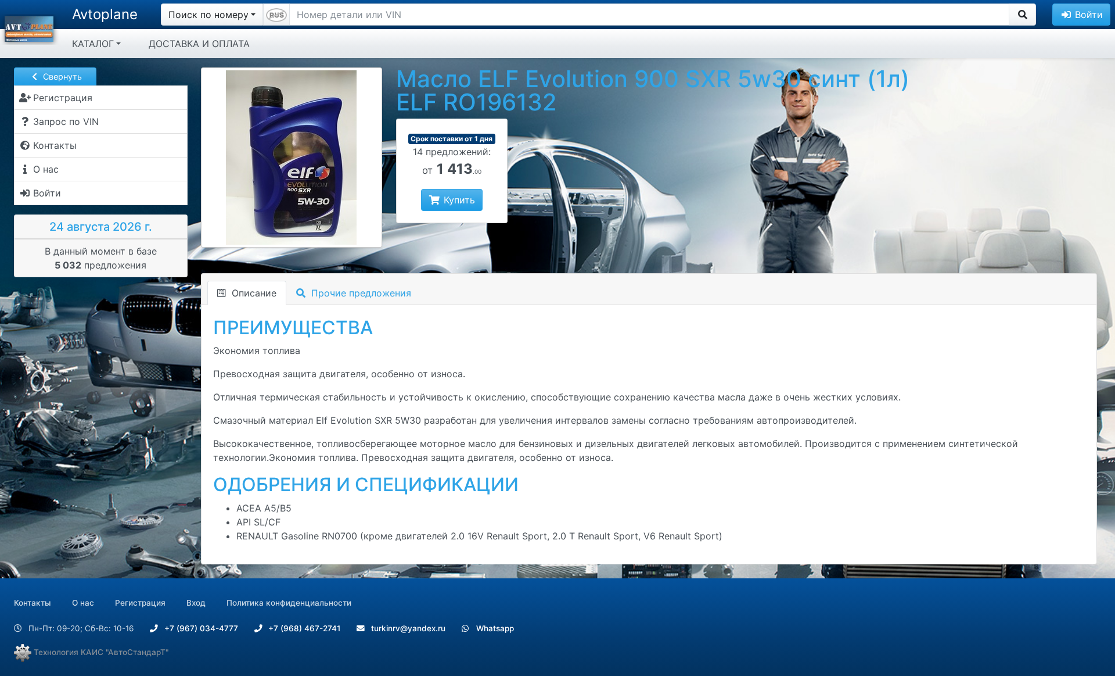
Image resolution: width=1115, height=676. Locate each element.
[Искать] (1022, 14)
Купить (458, 200)
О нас (83, 602)
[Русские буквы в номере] (276, 14)
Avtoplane (105, 14)
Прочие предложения (359, 293)
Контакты (32, 602)
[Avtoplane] (29, 28)
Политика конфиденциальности (288, 602)
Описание (252, 293)
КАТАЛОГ (93, 43)
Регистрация (140, 602)
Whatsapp (494, 628)
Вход (196, 602)
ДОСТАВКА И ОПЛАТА (199, 43)
